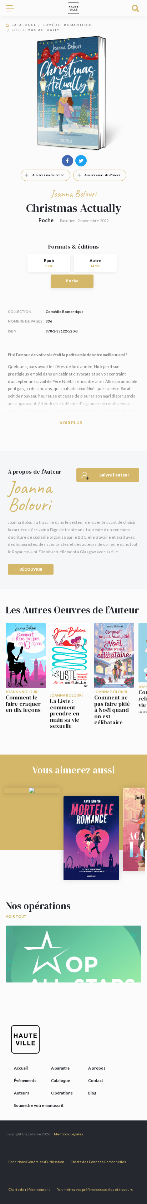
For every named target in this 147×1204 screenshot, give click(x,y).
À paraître (60, 1068)
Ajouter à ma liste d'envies (102, 175)
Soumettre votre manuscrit (39, 1105)
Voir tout (16, 916)
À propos (97, 1068)
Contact (95, 1080)
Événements (25, 1080)
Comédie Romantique (67, 25)
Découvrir (30, 569)
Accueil (21, 1068)
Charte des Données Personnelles (98, 1162)
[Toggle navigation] (13, 8)
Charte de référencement (29, 1190)
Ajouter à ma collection (48, 175)
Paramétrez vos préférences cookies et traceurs (94, 1190)
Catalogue (24, 25)
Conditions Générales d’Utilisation (36, 1162)
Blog (92, 1093)
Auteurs (21, 1093)
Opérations (62, 1093)
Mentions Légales (68, 1134)
